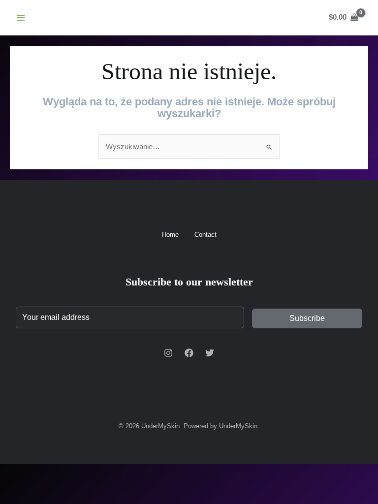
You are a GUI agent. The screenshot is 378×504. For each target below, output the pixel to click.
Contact (205, 234)
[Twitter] (209, 352)
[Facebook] (189, 352)
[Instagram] (168, 352)
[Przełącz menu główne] (21, 17)
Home (170, 234)
